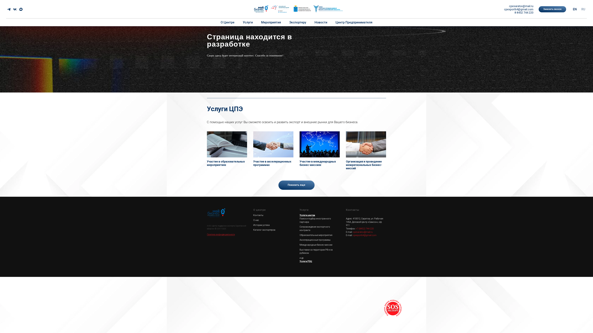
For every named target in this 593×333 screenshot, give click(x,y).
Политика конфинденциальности (221, 234)
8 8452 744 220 (524, 12)
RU (583, 9)
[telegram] (9, 9)
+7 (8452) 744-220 (365, 228)
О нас (256, 220)
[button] (552, 9)
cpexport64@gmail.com (518, 9)
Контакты (258, 215)
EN (575, 9)
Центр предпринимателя (354, 22)
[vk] (15, 9)
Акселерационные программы (315, 240)
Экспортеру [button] (297, 22)
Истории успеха (261, 225)
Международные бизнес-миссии (316, 245)
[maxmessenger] (21, 9)
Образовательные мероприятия (316, 235)
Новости (321, 22)
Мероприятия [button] (271, 22)
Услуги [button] (248, 22)
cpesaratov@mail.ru (521, 6)
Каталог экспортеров (264, 230)
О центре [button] (227, 22)
